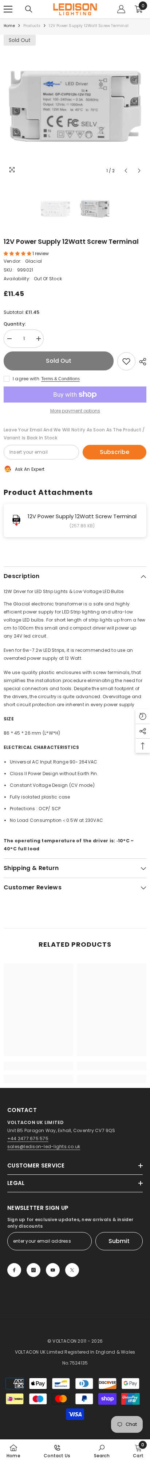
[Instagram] (33, 1270)
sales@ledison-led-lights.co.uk (43, 1146)
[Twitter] (72, 1270)
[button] (125, 170)
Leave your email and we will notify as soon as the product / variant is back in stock (74, 434)
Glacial (33, 261)
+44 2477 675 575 (27, 1138)
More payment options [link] (75, 411)
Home (9, 25)
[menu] (8, 9)
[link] (38, 1066)
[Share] (140, 361)
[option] (75, 106)
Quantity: (15, 324)
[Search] (28, 9)
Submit (119, 1241)
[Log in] (121, 9)
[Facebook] (14, 1270)
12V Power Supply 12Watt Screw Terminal (82, 516)
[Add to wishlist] (126, 361)
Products (32, 25)
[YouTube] (53, 1270)
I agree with (26, 379)
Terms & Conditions (60, 378)
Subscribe (114, 452)
